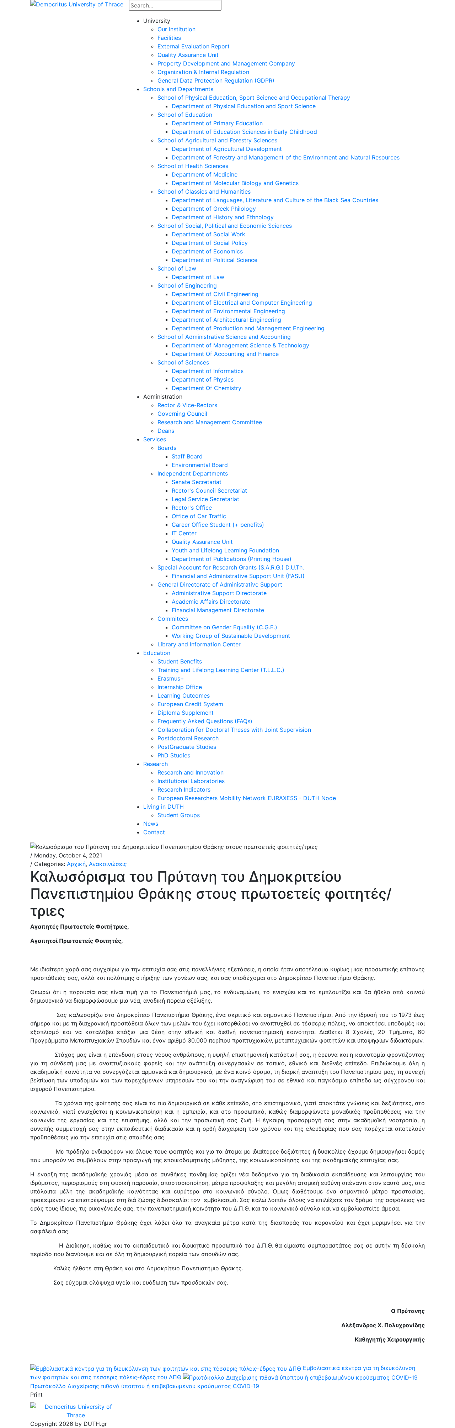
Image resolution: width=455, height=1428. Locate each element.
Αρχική (76, 863)
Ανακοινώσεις (108, 863)
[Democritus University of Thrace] (76, 3)
